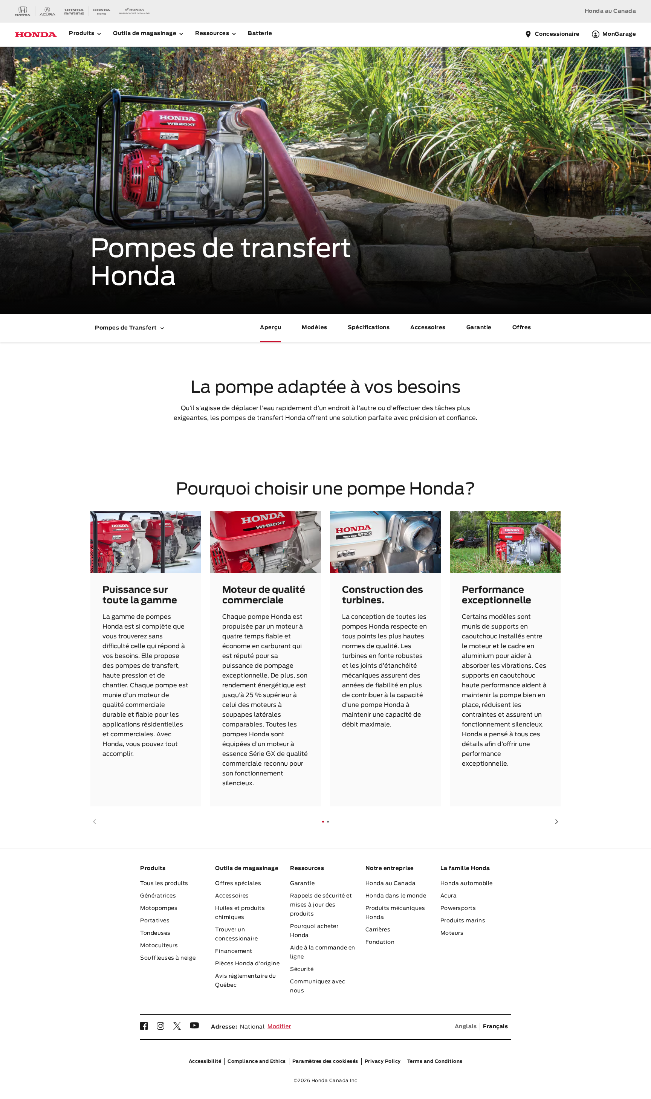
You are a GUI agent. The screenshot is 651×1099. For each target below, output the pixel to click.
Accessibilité (205, 1061)
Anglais (466, 1026)
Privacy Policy (383, 1061)
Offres (521, 327)
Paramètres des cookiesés (325, 1061)
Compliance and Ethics (257, 1061)
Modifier (279, 1026)
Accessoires (428, 327)
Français (495, 1026)
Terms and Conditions (435, 1061)
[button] (94, 821)
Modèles (314, 327)
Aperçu (270, 327)
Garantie (479, 327)
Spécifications (369, 327)
